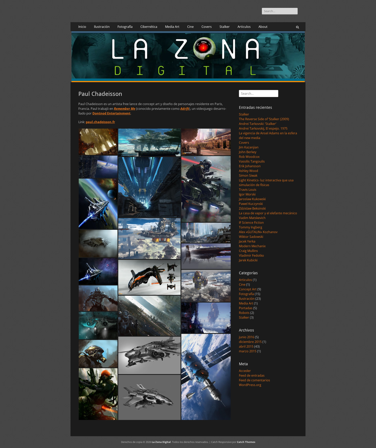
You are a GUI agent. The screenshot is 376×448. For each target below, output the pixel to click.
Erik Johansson (250, 166)
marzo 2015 (247, 351)
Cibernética (148, 27)
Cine (190, 27)
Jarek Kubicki (248, 260)
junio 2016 (246, 337)
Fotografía (125, 27)
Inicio (82, 27)
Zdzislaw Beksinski (252, 208)
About (263, 27)
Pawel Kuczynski (251, 204)
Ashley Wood (248, 171)
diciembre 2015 (250, 342)
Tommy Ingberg (250, 227)
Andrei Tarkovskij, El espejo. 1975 (263, 128)
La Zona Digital (161, 442)
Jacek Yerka (247, 241)
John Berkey (247, 152)
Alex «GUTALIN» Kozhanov (258, 232)
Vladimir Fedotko (251, 255)
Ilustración (102, 27)
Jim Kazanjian (248, 147)
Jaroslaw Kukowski (252, 199)
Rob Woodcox (249, 156)
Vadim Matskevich (252, 218)
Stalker (225, 27)
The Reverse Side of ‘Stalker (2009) (264, 119)
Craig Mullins (248, 251)
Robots (244, 313)
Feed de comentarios (254, 380)
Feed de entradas (252, 375)
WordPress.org (250, 385)
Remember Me (124, 108)
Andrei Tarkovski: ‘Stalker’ (257, 124)
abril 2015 (246, 346)
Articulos (244, 27)
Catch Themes (246, 442)
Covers (207, 27)
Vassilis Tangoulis (252, 161)
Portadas (245, 308)
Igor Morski (247, 194)
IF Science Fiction (251, 222)
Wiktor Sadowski (251, 236)
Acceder (245, 371)
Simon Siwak (248, 175)
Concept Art (248, 289)
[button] (98, 141)
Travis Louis (247, 189)
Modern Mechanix (252, 246)
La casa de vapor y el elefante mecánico (268, 213)
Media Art (172, 27)
